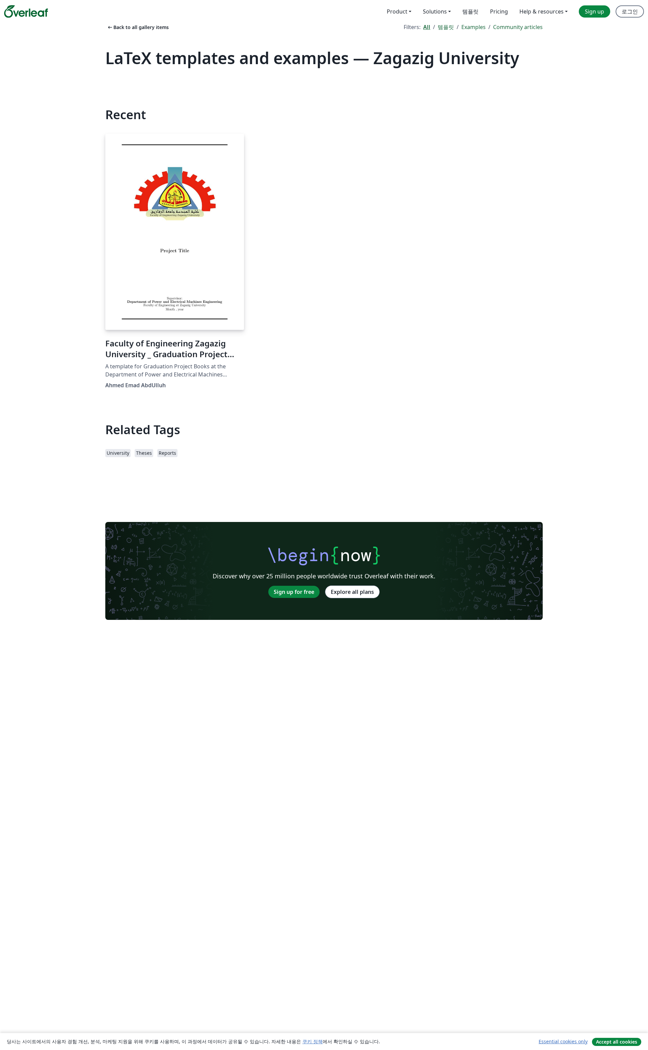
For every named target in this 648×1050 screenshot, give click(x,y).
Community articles (518, 27)
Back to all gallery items (138, 27)
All (426, 27)
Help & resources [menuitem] (541, 11)
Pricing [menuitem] (499, 11)
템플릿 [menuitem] (470, 11)
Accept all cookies (616, 1042)
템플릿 (446, 27)
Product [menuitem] (397, 11)
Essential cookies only (563, 1041)
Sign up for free (294, 592)
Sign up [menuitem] (594, 11)
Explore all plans (352, 592)
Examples (473, 27)
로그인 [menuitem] (630, 11)
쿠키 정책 (312, 1041)
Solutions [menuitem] (435, 11)
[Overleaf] (26, 11)
